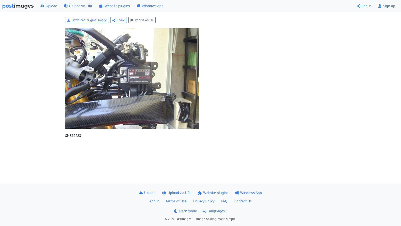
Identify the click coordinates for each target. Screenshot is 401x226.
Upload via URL (81, 6)
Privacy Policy (203, 201)
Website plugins (117, 6)
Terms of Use (176, 201)
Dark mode (188, 211)
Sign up (389, 6)
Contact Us (243, 201)
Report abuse (144, 20)
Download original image (89, 20)
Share (121, 20)
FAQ (224, 201)
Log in (366, 6)
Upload (51, 6)
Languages (216, 211)
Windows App (153, 6)
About (154, 201)
